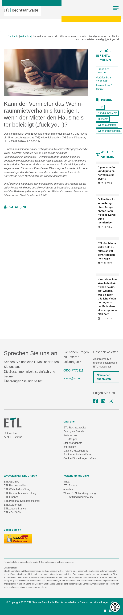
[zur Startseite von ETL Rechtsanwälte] (21, 10)
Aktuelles (25, 36)
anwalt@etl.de (71, 378)
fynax (66, 481)
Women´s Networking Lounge (80, 493)
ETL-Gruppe (70, 439)
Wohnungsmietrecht (109, 130)
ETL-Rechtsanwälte (74, 427)
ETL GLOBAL (11, 481)
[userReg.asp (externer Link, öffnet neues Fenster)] (18, 538)
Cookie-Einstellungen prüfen (79, 458)
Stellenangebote (72, 443)
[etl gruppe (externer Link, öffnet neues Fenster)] (103, 401)
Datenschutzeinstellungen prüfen (98, 602)
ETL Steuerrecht (13, 504)
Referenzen (70, 435)
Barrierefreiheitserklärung (77, 454)
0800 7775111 (73, 370)
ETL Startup (70, 485)
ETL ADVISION (12, 512)
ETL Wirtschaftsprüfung (17, 489)
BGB (100, 107)
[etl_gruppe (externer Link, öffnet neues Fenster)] (111, 401)
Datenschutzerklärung (75, 450)
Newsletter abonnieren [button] (104, 377)
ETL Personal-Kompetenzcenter (22, 501)
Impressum (69, 446)
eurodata (68, 489)
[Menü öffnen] (115, 8)
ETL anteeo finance (15, 508)
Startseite (13, 36)
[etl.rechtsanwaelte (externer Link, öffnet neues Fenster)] (95, 401)
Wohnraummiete (107, 125)
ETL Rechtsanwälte (15, 485)
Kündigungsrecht (107, 113)
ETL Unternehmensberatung (20, 493)
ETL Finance (11, 497)
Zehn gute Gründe (73, 431)
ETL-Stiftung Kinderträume (78, 497)
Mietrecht (103, 119)
